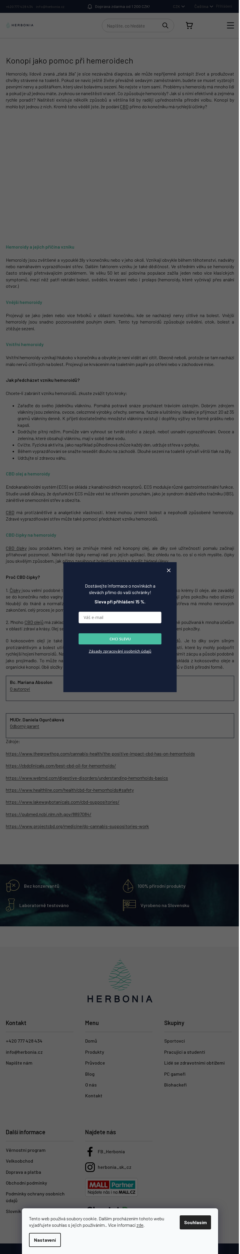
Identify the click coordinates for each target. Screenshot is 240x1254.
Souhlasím (195, 1222)
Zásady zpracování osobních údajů (120, 651)
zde (139, 1225)
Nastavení (45, 1240)
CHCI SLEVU (120, 638)
